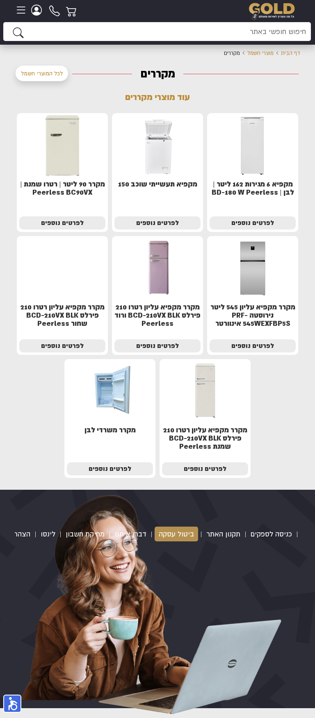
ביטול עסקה (176, 534)
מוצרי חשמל (260, 53)
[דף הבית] (271, 10)
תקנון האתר (223, 534)
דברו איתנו (130, 534)
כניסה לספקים (271, 534)
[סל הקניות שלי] (72, 10)
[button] (12, 703)
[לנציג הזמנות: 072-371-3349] (55, 10)
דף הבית (290, 53)
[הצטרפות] (37, 10)
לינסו (48, 534)
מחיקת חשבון (85, 534)
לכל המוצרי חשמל (42, 73)
